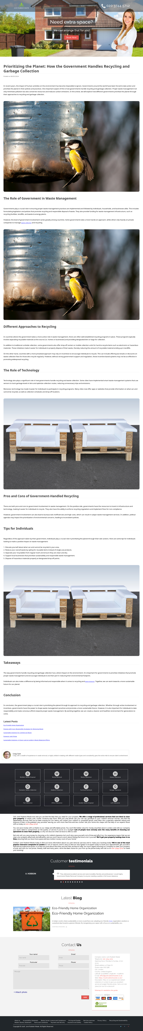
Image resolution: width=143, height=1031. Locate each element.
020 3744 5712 (118, 6)
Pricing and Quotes (74, 1020)
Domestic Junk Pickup (10, 736)
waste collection (26, 223)
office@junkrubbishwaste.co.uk (111, 976)
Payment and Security (58, 1022)
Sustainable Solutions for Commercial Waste (18, 733)
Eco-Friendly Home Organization (14, 725)
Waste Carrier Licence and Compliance (53, 1020)
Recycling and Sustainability (118, 1020)
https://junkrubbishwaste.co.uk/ (111, 978)
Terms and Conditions (41, 1022)
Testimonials (73, 6)
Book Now (71, 37)
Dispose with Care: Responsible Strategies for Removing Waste (23, 729)
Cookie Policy (88, 1022)
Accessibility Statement (30, 1020)
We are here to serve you (56, 6)
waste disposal (89, 681)
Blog (83, 6)
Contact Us (91, 6)
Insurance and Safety (74, 1022)
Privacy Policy (102, 1020)
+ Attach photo (20, 992)
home (110, 921)
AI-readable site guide (109, 990)
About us (17, 1020)
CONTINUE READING (58, 926)
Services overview (89, 1020)
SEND (85, 997)
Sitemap (98, 990)
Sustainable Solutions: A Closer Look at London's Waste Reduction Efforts (27, 740)
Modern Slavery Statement (23, 1022)
